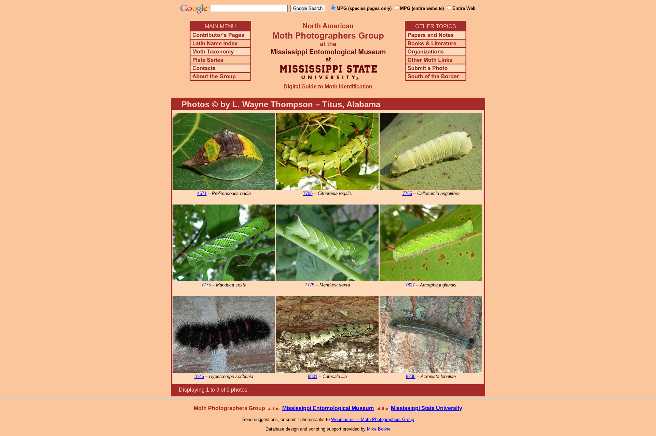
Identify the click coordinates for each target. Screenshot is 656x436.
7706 (308, 193)
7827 (410, 284)
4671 (202, 193)
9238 (410, 376)
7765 (407, 193)
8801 (312, 376)
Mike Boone (379, 429)
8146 (199, 376)
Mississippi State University (426, 408)
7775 (206, 284)
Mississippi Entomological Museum (328, 408)
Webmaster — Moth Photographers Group (372, 419)
